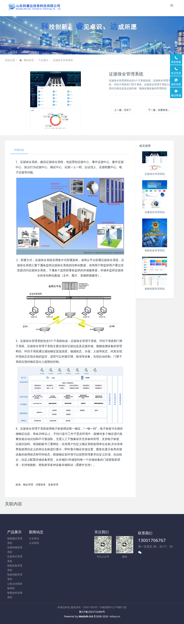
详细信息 (19, 149)
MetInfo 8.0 (86, 616)
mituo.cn (115, 616)
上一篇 (122, 110)
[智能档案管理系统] (154, 271)
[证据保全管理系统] (154, 161)
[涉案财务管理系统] (154, 194)
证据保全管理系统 (63, 60)
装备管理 (53, 484)
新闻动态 (36, 531)
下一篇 (161, 110)
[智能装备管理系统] (154, 232)
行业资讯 (34, 538)
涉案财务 (41, 484)
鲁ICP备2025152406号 (92, 611)
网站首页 (29, 60)
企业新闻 (34, 543)
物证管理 (28, 484)
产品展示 (43, 60)
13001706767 (152, 540)
